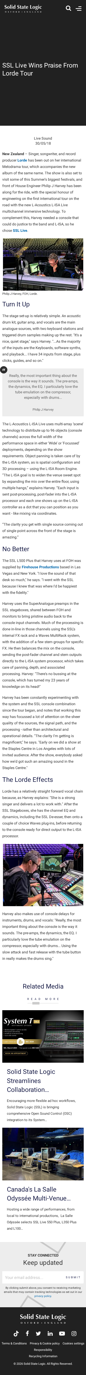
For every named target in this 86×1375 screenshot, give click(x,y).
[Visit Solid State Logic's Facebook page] (27, 1334)
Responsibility (43, 1350)
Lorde (22, 160)
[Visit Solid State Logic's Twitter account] (38, 1334)
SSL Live (20, 230)
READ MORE (44, 999)
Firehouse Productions (40, 567)
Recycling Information (43, 1356)
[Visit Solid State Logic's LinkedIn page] (50, 1334)
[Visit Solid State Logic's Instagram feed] (74, 1334)
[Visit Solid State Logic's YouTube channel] (62, 1334)
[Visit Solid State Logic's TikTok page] (16, 1334)
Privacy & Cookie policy (45, 1343)
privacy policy (42, 1296)
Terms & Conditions (14, 1343)
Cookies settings (73, 1343)
